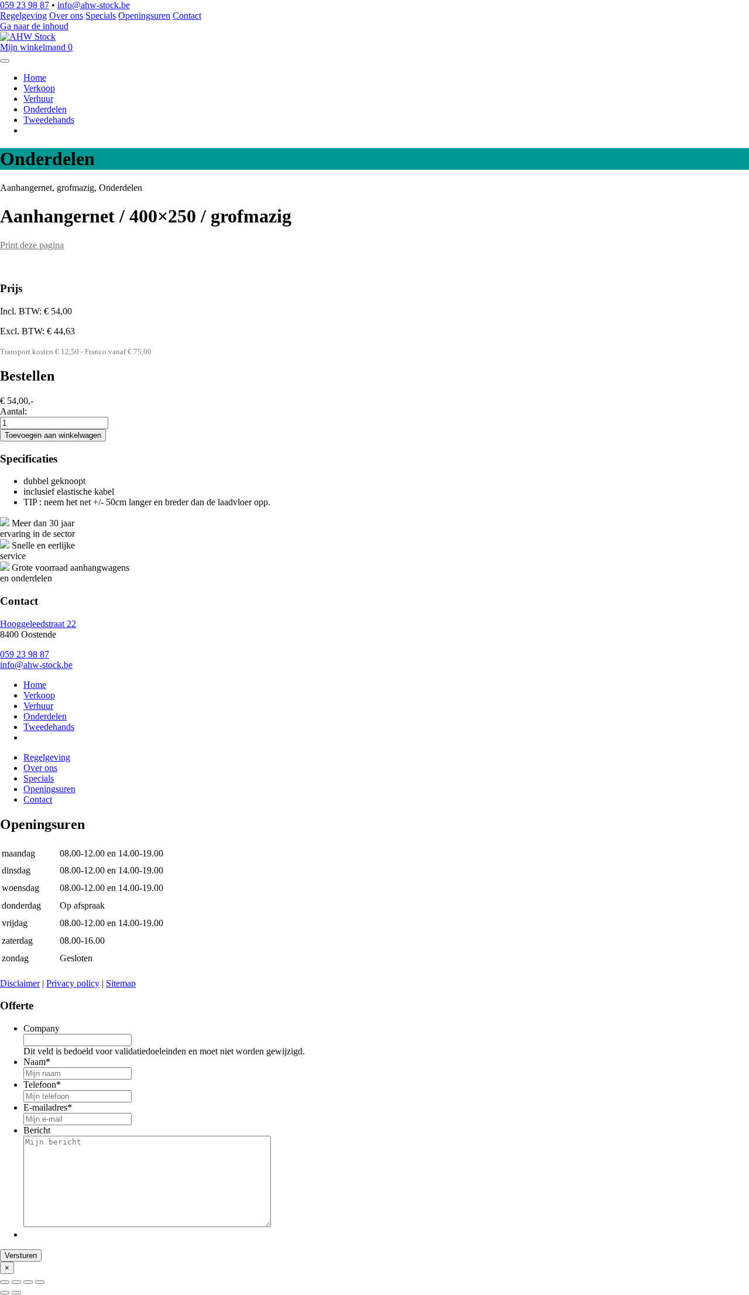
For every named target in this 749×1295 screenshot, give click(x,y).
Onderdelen (45, 109)
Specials (100, 15)
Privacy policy (72, 983)
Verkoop (39, 88)
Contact (187, 15)
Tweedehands (48, 120)
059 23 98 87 (24, 5)
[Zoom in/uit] (39, 1282)
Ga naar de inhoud (34, 26)
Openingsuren (144, 15)
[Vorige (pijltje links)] (4, 1292)
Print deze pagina (32, 245)
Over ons (66, 15)
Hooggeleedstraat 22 (38, 624)
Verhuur (38, 99)
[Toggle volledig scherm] (28, 1282)
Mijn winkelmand (36, 47)
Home (34, 78)
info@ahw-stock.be (93, 5)
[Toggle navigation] (4, 61)
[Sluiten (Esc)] (4, 1282)
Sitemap (121, 983)
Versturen (21, 1255)
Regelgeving (23, 15)
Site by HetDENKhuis (42, 973)
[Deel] (16, 1282)
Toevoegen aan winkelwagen (53, 435)
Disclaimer (20, 983)
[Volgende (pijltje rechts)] (16, 1292)
